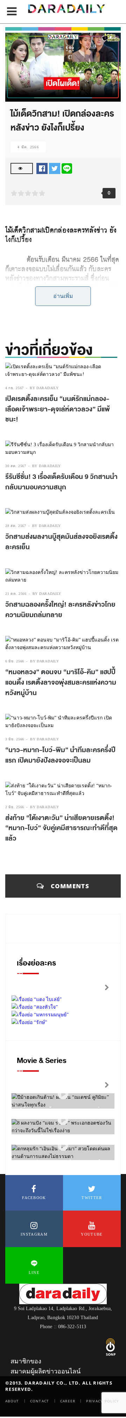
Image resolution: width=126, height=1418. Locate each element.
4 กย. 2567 (14, 388)
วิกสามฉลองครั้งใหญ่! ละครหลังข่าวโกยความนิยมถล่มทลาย (60, 610)
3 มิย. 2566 (14, 739)
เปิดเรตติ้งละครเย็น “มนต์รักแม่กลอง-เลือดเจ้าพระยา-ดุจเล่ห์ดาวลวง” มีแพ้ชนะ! (57, 409)
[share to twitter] (54, 168)
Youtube (92, 1234)
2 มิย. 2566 (14, 807)
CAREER (68, 1401)
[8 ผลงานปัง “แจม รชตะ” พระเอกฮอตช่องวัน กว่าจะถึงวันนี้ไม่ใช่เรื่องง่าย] (63, 1120)
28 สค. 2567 (15, 526)
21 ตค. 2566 (16, 594)
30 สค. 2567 (15, 466)
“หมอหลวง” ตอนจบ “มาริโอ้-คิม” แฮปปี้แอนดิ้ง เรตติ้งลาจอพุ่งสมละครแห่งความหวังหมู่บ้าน (60, 682)
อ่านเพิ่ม (63, 296)
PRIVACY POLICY (102, 1401)
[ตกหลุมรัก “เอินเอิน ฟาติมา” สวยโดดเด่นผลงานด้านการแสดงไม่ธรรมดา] (63, 1146)
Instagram (34, 1234)
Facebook (34, 1198)
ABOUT (12, 1401)
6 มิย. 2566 (14, 661)
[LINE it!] (67, 168)
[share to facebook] (42, 168)
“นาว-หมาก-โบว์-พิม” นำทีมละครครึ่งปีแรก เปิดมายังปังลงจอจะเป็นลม (60, 755)
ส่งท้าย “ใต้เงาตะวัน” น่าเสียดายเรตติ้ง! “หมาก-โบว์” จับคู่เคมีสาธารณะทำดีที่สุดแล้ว (61, 828)
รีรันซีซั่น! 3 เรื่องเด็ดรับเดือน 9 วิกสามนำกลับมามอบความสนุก (61, 482)
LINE (34, 1272)
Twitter (92, 1198)
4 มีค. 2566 (28, 147)
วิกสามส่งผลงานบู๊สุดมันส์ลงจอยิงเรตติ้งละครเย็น (61, 542)
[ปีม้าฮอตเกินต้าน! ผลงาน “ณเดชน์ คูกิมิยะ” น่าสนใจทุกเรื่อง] (63, 1094)
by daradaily (44, 388)
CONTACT (39, 1401)
